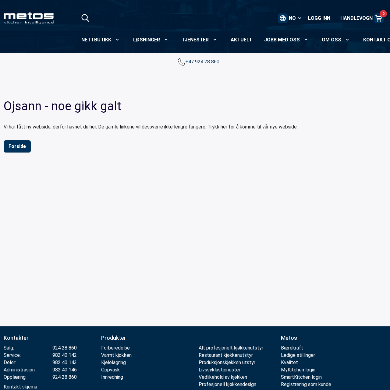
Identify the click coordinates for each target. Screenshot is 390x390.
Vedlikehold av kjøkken (223, 377)
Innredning (112, 377)
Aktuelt (241, 40)
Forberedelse (115, 348)
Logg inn (319, 18)
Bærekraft (292, 348)
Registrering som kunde (306, 384)
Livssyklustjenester (219, 370)
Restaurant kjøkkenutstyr (226, 355)
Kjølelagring (113, 362)
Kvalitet (289, 362)
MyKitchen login (298, 370)
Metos (289, 338)
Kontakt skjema (20, 387)
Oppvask (110, 370)
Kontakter (16, 338)
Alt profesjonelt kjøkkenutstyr (231, 348)
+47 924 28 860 (203, 62)
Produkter (113, 338)
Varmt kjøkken (116, 355)
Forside (17, 146)
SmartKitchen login (301, 377)
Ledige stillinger (298, 355)
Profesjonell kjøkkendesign (227, 384)
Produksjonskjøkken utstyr (227, 362)
